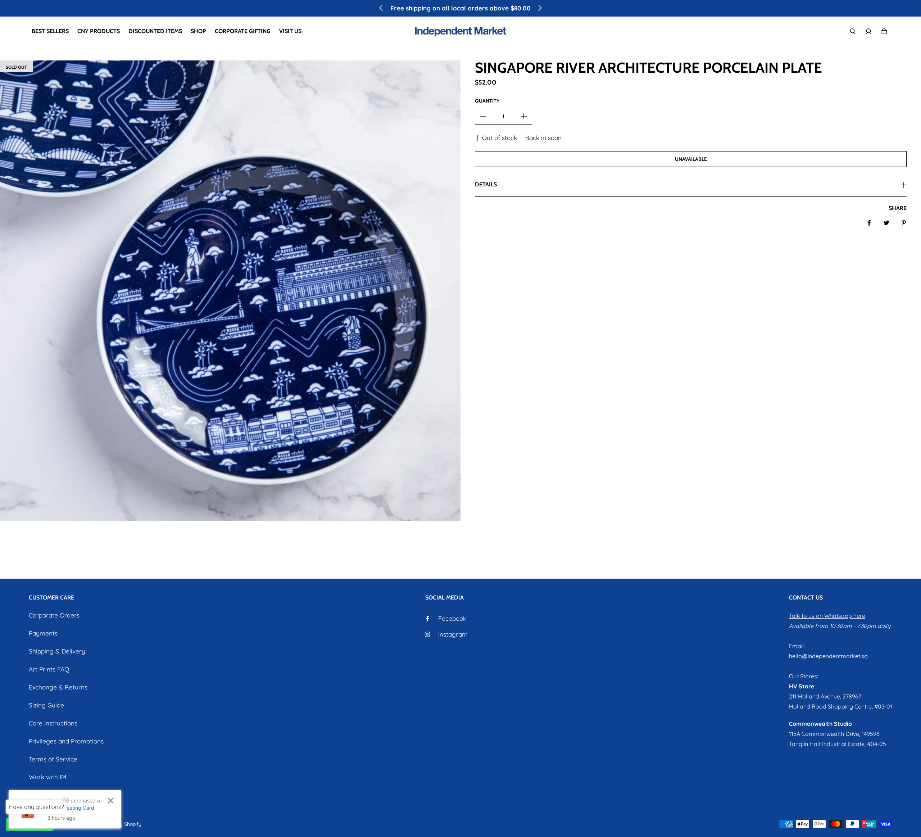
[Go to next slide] (540, 8)
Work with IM (47, 777)
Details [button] (486, 184)
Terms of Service (53, 759)
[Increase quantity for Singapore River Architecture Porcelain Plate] (524, 116)
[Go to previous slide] (381, 8)
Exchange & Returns (58, 687)
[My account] (868, 31)
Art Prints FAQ (49, 669)
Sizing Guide (46, 705)
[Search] (853, 31)
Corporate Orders (54, 615)
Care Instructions (53, 723)
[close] (110, 800)
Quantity (487, 101)
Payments (43, 633)
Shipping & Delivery (57, 651)
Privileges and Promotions (66, 741)
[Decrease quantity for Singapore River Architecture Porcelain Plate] (483, 116)
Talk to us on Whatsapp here (827, 615)
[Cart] (884, 31)
